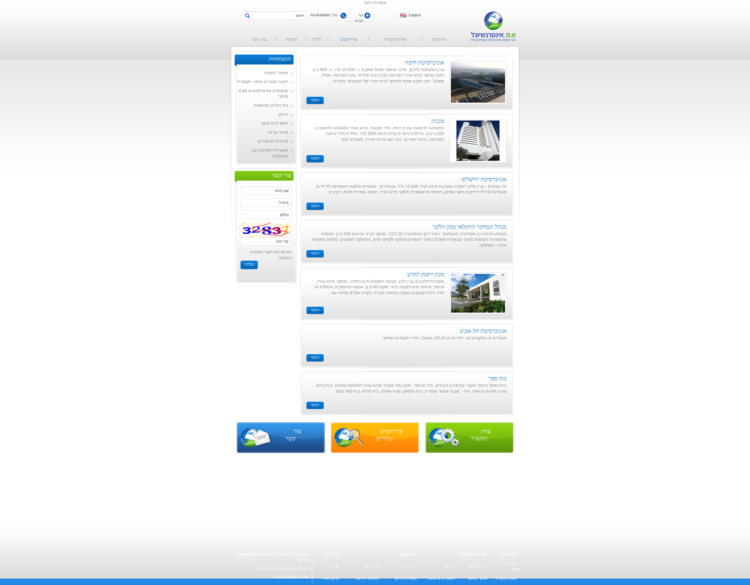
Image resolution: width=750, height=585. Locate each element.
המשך (315, 100)
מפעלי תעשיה (276, 72)
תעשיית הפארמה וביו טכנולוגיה (269, 153)
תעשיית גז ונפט (274, 123)
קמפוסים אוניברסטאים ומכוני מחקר (262, 93)
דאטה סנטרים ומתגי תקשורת (262, 81)
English (415, 15)
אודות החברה (395, 40)
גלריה (317, 40)
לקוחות (291, 40)
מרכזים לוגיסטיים (273, 141)
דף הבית (359, 15)
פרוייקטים (348, 40)
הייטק (283, 114)
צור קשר (259, 40)
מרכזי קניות (278, 132)
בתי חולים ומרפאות (271, 105)
